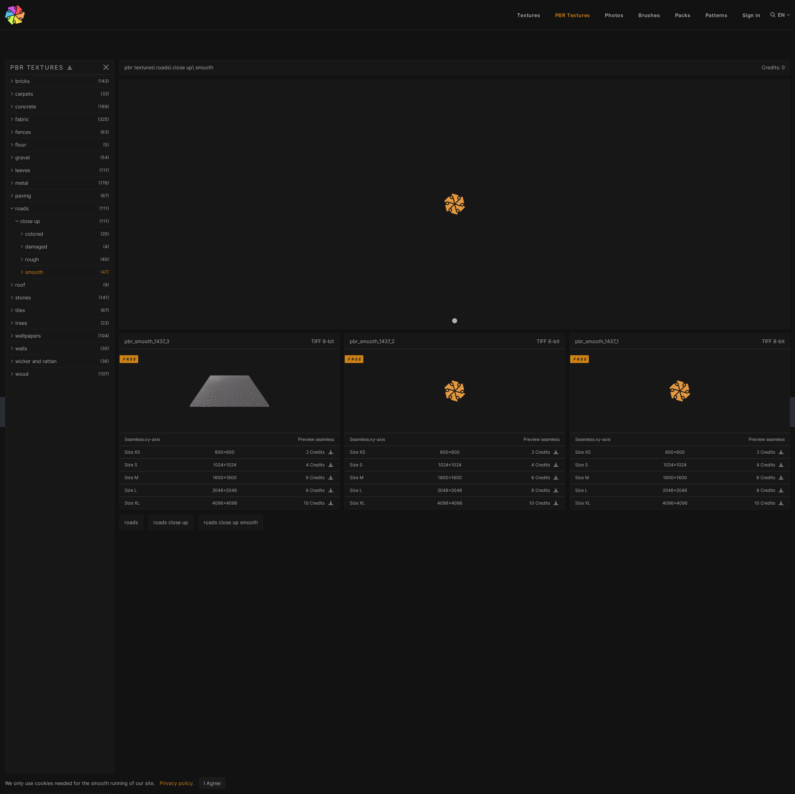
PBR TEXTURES (37, 67)
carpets (62, 94)
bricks (62, 81)
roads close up (170, 522)
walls (62, 348)
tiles (62, 310)
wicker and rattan (62, 361)
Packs (683, 15)
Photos (614, 15)
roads (62, 208)
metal (62, 183)
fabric (62, 119)
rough (67, 259)
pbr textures (139, 67)
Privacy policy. (177, 783)
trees (62, 323)
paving (62, 196)
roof (62, 285)
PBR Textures (572, 15)
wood (62, 374)
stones (62, 297)
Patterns (717, 15)
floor (62, 145)
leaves (62, 170)
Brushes (649, 15)
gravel (62, 157)
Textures (528, 15)
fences (62, 132)
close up (64, 221)
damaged (67, 246)
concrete (62, 106)
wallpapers (62, 336)
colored (67, 234)
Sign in (752, 15)
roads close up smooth (231, 522)
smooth (67, 272)
